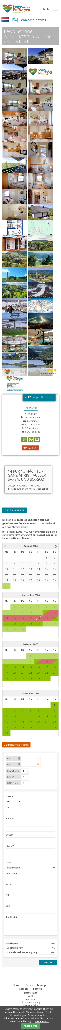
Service (37, 988)
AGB (30, 995)
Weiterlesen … (42, 1021)
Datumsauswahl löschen (16, 744)
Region (23, 988)
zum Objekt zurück (14, 509)
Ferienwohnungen (37, 985)
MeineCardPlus (30, 1005)
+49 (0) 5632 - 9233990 (32, 20)
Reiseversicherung (30, 1002)
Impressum (30, 999)
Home (16, 985)
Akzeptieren (31, 1025)
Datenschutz (30, 992)
